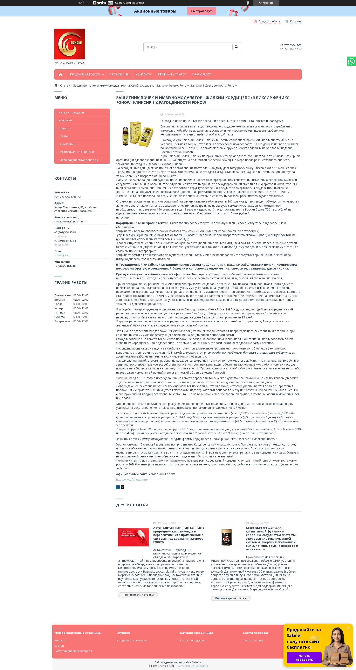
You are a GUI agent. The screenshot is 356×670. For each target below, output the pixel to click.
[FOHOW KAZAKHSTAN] (69, 44)
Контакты (65, 120)
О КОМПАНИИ (119, 74)
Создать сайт (123, 2)
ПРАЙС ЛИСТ (201, 74)
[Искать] (236, 47)
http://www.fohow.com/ (132, 479)
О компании (67, 144)
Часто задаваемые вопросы (78, 160)
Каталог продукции (72, 112)
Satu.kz (196, 662)
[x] (122, 487)
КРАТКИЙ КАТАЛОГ (172, 74)
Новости (65, 128)
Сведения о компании (131, 640)
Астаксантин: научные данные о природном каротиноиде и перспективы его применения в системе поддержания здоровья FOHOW (179, 535)
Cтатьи (65, 85)
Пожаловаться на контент (192, 666)
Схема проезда (253, 640)
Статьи (64, 136)
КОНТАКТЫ (144, 74)
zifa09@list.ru (62, 255)
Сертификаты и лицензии (76, 152)
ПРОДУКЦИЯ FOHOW (85, 74)
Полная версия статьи (138, 594)
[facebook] (118, 487)
